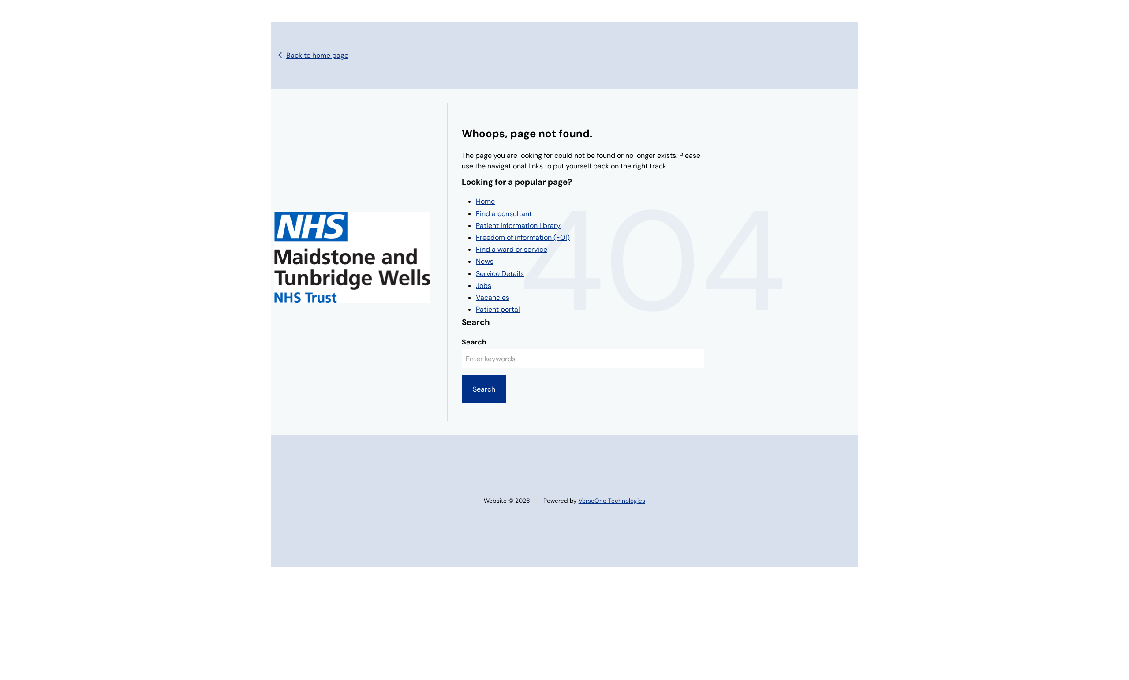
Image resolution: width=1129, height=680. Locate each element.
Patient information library (518, 225)
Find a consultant (504, 213)
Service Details (500, 273)
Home (485, 201)
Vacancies (492, 297)
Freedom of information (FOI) (523, 237)
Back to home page (317, 55)
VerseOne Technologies (612, 500)
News (484, 261)
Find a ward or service (511, 249)
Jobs (483, 285)
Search (474, 342)
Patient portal (498, 309)
